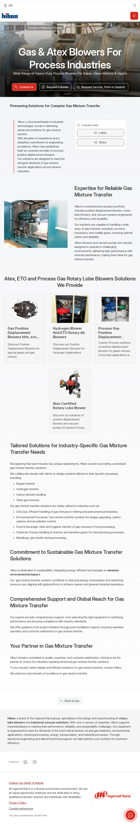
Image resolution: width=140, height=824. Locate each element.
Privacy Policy (18, 802)
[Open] (134, 16)
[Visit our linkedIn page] (25, 762)
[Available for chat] (130, 815)
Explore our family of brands (26, 783)
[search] (134, 5)
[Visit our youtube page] (34, 762)
